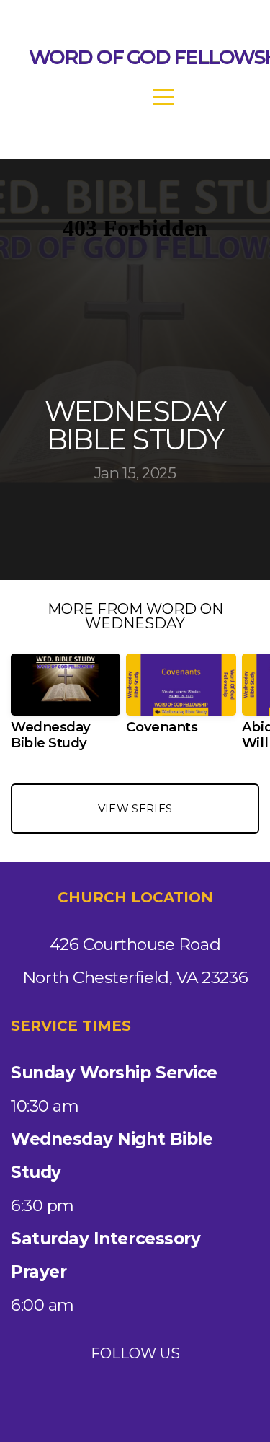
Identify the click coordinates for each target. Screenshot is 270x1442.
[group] (65, 708)
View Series (135, 808)
